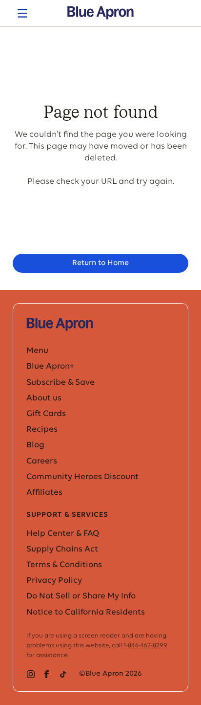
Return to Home (100, 263)
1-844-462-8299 (145, 645)
